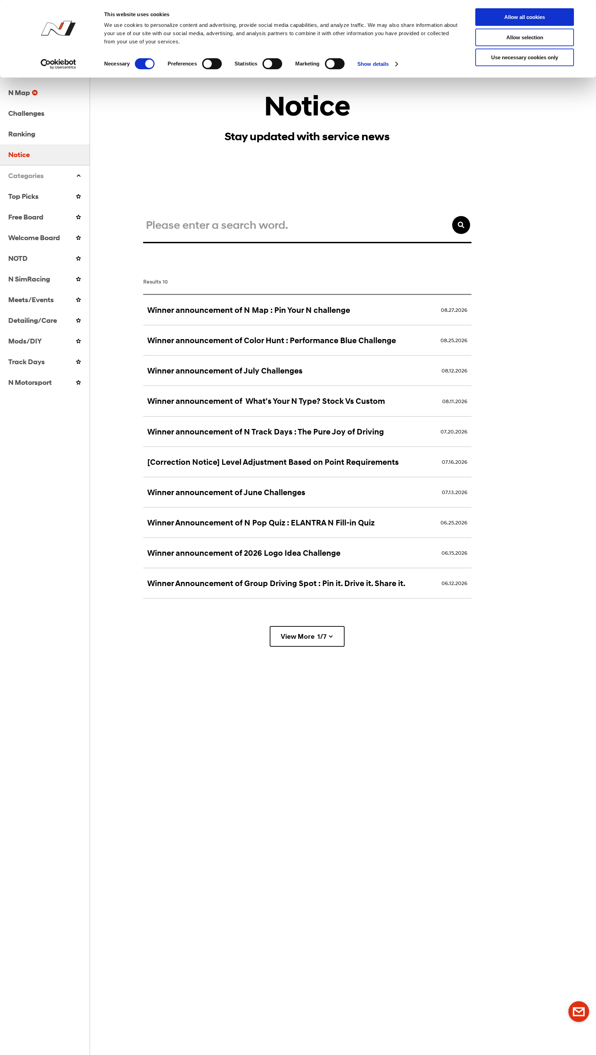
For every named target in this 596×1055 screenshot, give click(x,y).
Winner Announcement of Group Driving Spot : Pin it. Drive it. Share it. (276, 583)
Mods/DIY (25, 341)
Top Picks (23, 196)
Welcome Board (34, 237)
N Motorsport (30, 382)
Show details (373, 64)
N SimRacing (29, 279)
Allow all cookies (524, 17)
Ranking (21, 134)
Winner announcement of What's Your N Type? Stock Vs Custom (266, 401)
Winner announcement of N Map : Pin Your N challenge (248, 310)
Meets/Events (31, 299)
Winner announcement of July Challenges (224, 371)
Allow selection (524, 37)
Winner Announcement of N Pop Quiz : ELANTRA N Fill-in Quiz (261, 523)
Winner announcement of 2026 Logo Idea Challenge (243, 553)
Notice (19, 154)
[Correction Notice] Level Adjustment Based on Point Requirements (273, 462)
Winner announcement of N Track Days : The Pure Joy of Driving (265, 432)
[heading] (45, 175)
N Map (19, 92)
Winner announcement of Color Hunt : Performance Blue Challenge (271, 340)
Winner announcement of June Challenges (226, 492)
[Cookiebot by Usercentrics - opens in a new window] (58, 64)
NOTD (18, 258)
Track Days (26, 361)
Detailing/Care (32, 320)
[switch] (212, 63)
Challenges (26, 113)
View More (304, 636)
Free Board (25, 217)
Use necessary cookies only (524, 57)
